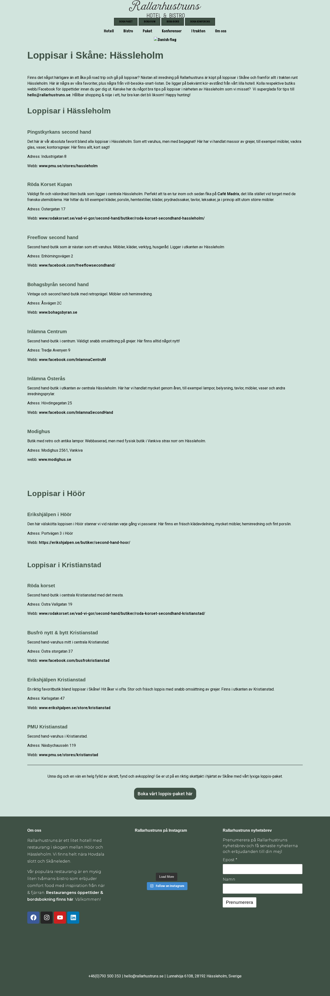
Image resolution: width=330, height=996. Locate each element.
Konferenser (172, 31)
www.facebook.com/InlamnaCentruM (72, 359)
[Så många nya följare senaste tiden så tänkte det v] (158, 854)
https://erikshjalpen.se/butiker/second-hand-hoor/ (84, 542)
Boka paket (126, 21)
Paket (147, 31)
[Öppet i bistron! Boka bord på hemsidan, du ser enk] (142, 844)
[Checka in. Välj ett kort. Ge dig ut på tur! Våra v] (192, 865)
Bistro (128, 31)
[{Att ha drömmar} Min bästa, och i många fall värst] (142, 854)
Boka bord (173, 21)
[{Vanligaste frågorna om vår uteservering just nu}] (175, 844)
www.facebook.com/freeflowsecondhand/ (77, 265)
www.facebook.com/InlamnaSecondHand (76, 412)
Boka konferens (200, 21)
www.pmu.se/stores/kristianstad (68, 755)
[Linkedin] (73, 918)
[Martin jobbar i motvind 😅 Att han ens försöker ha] (192, 854)
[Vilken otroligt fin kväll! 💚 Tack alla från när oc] (192, 844)
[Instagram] (47, 918)
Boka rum (149, 21)
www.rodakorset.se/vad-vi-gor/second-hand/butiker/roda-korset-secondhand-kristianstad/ (122, 613)
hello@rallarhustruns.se (49, 95)
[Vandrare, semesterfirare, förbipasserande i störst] (158, 844)
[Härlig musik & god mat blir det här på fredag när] (175, 865)
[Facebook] (33, 918)
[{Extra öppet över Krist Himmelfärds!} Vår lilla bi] (158, 865)
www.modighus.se (54, 459)
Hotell (109, 31)
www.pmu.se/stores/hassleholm (68, 166)
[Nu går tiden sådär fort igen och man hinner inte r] (142, 865)
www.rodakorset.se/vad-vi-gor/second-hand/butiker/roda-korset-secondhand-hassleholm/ (122, 218)
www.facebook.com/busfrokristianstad (74, 660)
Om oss (220, 31)
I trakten (198, 31)
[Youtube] (60, 918)
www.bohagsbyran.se (58, 312)
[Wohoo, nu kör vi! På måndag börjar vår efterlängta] (175, 854)
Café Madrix (227, 194)
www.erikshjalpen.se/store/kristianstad (74, 708)
